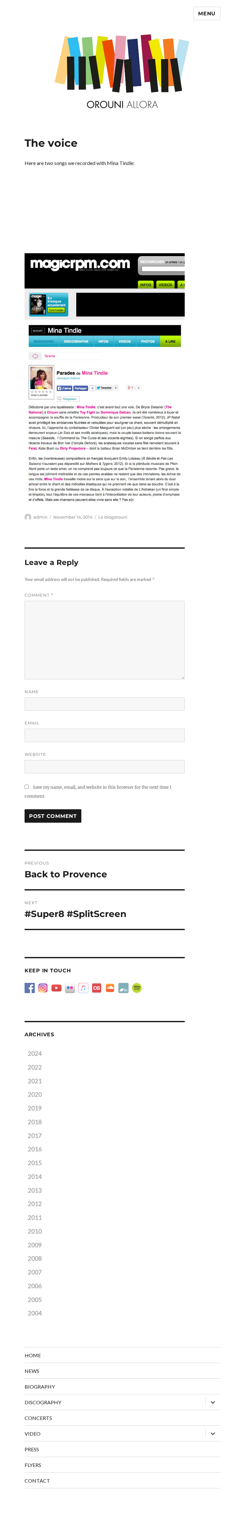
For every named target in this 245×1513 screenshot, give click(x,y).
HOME (33, 1355)
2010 (35, 1231)
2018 (35, 1121)
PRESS (32, 1449)
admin (40, 517)
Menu (207, 14)
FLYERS (33, 1465)
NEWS (32, 1371)
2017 (35, 1135)
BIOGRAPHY (40, 1387)
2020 (35, 1094)
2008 (35, 1258)
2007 (35, 1272)
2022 (35, 1067)
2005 (35, 1299)
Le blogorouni (113, 517)
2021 (35, 1081)
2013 (35, 1190)
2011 (35, 1217)
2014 (35, 1176)
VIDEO (33, 1434)
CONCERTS (38, 1418)
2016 (35, 1149)
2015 (35, 1162)
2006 (35, 1286)
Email (32, 722)
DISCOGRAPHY (43, 1402)
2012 (35, 1203)
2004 (35, 1313)
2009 (35, 1245)
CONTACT (37, 1481)
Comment (39, 595)
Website (35, 754)
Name (32, 691)
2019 (35, 1108)
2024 (35, 1053)
